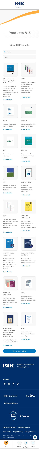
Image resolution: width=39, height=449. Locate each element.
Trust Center (7, 432)
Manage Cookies (30, 432)
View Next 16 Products (19, 351)
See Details (8, 100)
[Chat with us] (35, 437)
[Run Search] (4, 52)
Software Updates (24, 427)
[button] (19, 57)
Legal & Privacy (18, 432)
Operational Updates (9, 427)
